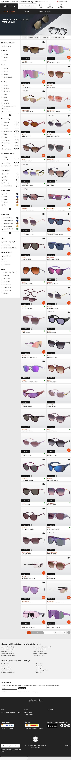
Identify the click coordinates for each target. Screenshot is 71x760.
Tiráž (2, 751)
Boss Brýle (39, 668)
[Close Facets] (10, 37)
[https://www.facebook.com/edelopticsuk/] (61, 726)
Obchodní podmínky (7, 749)
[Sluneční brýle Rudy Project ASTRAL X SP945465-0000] (33, 344)
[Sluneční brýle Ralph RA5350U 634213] (33, 147)
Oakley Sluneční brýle (7, 649)
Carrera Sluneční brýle (7, 653)
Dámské (6, 54)
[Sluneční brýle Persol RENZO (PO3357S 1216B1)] (33, 491)
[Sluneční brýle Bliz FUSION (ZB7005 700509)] (33, 73)
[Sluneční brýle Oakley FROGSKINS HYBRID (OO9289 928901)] (33, 368)
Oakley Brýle (5, 666)
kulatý (5, 180)
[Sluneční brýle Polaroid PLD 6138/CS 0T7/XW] (33, 294)
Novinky (6, 68)
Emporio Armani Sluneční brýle (42, 647)
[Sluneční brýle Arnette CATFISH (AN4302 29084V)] (33, 393)
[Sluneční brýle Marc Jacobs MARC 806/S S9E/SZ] (33, 98)
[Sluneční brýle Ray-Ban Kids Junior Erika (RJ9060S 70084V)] (33, 589)
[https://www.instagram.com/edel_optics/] (65, 726)
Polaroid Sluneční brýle (8, 655)
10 (64, 632)
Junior (5, 60)
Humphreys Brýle (6, 668)
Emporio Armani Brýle (7, 672)
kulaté (5, 134)
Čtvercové (6, 122)
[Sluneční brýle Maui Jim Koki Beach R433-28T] (33, 196)
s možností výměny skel (10, 241)
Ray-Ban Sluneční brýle (8, 647)
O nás (3, 710)
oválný (5, 177)
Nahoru (67, 745)
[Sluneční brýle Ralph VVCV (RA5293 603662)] (33, 319)
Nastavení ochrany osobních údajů (11, 712)
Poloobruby (7, 163)
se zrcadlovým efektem (10, 247)
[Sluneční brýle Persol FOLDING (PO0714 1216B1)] (33, 245)
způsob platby (28, 712)
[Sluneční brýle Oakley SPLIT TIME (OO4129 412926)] (33, 270)
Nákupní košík (61, 7)
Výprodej (6, 71)
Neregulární (7, 140)
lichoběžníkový (8, 185)
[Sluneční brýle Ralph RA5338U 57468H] (33, 442)
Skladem (6, 74)
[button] (9, 6)
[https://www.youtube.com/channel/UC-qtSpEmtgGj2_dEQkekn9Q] (68, 726)
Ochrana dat (17, 749)
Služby (26, 710)
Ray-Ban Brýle (5, 663)
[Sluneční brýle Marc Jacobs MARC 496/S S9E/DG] (33, 172)
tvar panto (6, 143)
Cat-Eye (6, 125)
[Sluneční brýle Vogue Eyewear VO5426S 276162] (33, 540)
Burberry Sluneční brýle (40, 653)
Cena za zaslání (28, 714)
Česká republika (63, 1)
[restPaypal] (11, 725)
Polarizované (7, 244)
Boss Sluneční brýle (39, 655)
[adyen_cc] (2, 725)
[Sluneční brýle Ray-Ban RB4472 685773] (33, 123)
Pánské (5, 57)
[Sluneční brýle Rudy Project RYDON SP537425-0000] (33, 565)
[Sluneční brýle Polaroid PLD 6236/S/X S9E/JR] (33, 221)
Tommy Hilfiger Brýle (42, 670)
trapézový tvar (8, 149)
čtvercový (6, 182)
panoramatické (8, 131)
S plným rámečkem (7, 158)
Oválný (5, 137)
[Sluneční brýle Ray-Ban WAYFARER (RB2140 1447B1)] (33, 417)
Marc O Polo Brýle (6, 670)
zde (37, 691)
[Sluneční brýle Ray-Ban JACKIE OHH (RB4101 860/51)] (33, 49)
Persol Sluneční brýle (7, 651)
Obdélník (6, 128)
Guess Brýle (39, 666)
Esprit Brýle (39, 672)
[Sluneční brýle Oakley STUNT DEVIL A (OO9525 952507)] (33, 614)
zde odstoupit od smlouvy (10, 746)
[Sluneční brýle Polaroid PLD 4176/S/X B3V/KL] (33, 515)
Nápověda (50, 710)
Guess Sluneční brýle (39, 649)
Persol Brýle (39, 663)
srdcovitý (6, 174)
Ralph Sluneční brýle (39, 651)
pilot (5, 146)
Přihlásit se (50, 7)
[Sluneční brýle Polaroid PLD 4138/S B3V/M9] (33, 466)
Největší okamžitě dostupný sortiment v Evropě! (17, 1)
